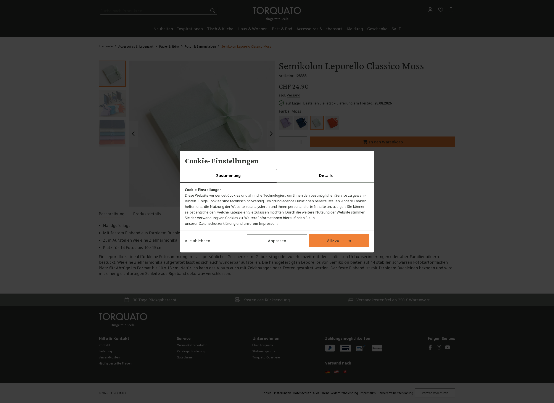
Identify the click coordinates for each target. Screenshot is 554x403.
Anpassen (277, 240)
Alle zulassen (339, 240)
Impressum (268, 223)
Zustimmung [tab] (228, 175)
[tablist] (277, 176)
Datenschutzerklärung (217, 223)
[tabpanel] (277, 207)
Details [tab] (326, 175)
